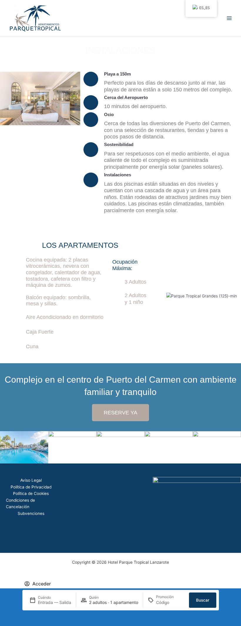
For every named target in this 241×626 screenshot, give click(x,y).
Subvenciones (31, 513)
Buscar (202, 600)
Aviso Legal (31, 480)
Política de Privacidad (31, 487)
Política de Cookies (31, 493)
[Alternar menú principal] (229, 18)
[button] (6, 98)
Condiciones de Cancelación (20, 503)
